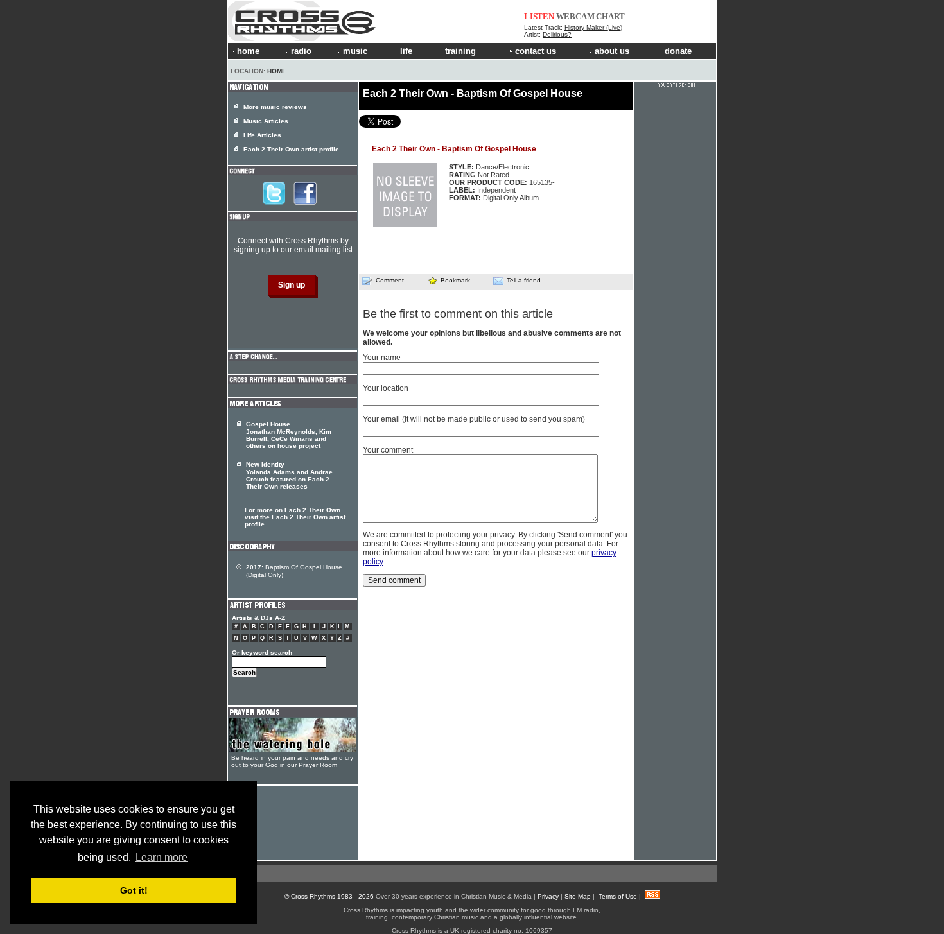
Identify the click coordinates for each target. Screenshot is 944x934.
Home (276, 70)
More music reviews (275, 106)
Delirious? (557, 34)
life (406, 51)
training (460, 51)
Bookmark (455, 280)
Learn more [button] (161, 857)
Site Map (577, 896)
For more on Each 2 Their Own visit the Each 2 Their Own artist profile (295, 517)
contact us (535, 51)
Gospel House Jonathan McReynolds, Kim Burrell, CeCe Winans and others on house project (288, 434)
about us (612, 51)
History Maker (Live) (593, 27)
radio (301, 51)
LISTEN (539, 16)
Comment (390, 280)
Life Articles (262, 135)
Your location (385, 388)
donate (678, 51)
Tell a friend (524, 280)
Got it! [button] (134, 890)
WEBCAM (575, 16)
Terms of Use (618, 896)
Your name (382, 357)
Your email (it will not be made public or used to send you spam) (474, 419)
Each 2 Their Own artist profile (291, 149)
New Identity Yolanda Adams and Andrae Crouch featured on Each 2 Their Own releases (289, 475)
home (248, 51)
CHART (610, 16)
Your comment (388, 449)
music (355, 51)
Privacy (548, 896)
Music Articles (265, 121)
